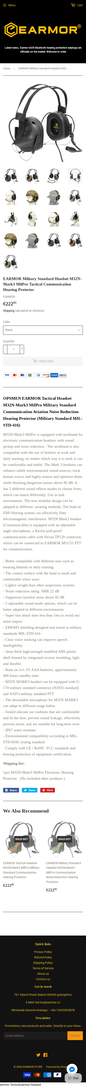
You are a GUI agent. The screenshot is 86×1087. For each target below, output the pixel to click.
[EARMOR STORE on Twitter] (38, 1055)
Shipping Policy (43, 962)
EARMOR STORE (32, 1066)
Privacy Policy (43, 952)
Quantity (8, 341)
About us (43, 973)
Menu (12, 5)
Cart (80, 5)
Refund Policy (43, 957)
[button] (72, 1070)
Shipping (8, 310)
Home (6, 68)
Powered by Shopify (58, 1066)
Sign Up (75, 1035)
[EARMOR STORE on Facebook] (45, 1055)
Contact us (43, 979)
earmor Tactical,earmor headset (20, 1084)
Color (6, 321)
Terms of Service (43, 968)
